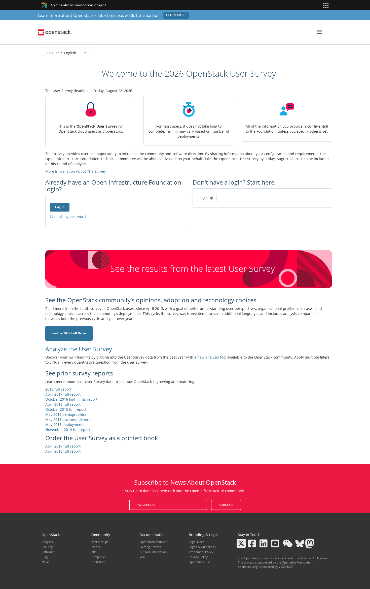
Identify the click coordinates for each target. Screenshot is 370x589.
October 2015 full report (65, 409)
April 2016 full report (63, 404)
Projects (47, 542)
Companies (98, 557)
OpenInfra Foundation (297, 562)
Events (95, 547)
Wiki (142, 557)
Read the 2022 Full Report (69, 333)
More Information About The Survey (75, 171)
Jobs (93, 552)
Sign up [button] (206, 197)
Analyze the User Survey (78, 349)
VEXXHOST (286, 567)
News (45, 562)
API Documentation (153, 552)
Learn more (176, 15)
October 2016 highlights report (71, 399)
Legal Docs (196, 542)
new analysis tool (211, 357)
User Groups (99, 542)
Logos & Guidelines (202, 547)
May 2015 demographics (66, 414)
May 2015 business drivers (67, 419)
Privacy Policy (198, 557)
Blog (45, 557)
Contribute (98, 562)
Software (48, 552)
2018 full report (58, 389)
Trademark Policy (201, 552)
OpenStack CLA (199, 562)
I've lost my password (68, 216)
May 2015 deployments (64, 424)
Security (47, 547)
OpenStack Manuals (154, 542)
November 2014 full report (67, 429)
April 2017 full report (63, 394)
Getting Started (150, 547)
